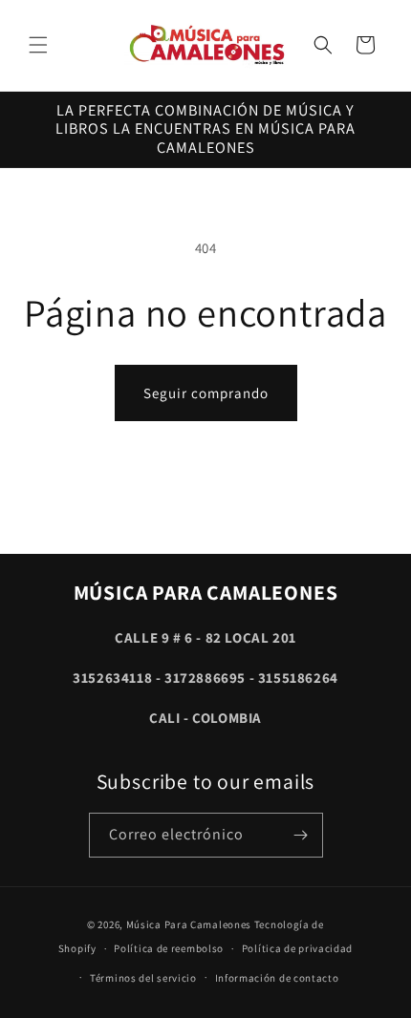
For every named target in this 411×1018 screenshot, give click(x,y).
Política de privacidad (297, 948)
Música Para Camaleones (188, 924)
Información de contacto (277, 978)
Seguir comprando (206, 393)
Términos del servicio (143, 978)
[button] (38, 45)
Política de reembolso (169, 948)
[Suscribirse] (301, 835)
